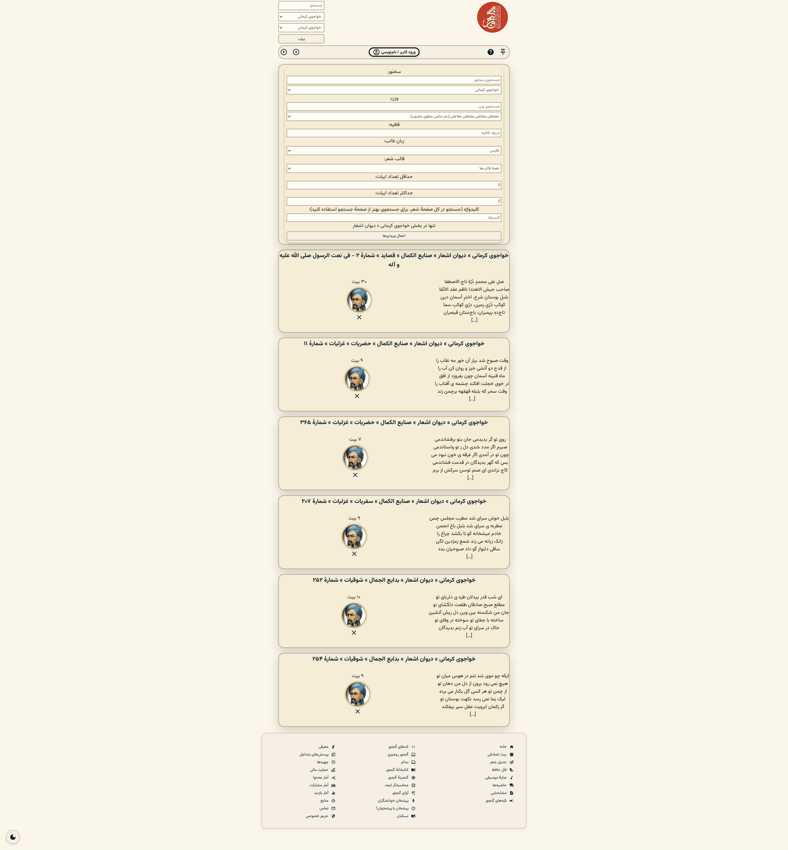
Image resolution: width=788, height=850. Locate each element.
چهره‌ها (323, 762)
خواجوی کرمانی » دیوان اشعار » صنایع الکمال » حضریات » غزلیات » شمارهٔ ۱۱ (394, 343)
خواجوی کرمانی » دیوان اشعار (381, 226)
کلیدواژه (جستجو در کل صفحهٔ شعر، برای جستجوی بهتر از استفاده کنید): (394, 209)
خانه (504, 747)
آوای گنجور (400, 793)
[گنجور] (492, 17)
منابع (324, 801)
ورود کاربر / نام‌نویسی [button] (398, 52)
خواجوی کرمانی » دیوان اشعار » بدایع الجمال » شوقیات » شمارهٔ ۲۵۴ (394, 659)
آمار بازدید (321, 793)
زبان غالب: (394, 141)
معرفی (324, 747)
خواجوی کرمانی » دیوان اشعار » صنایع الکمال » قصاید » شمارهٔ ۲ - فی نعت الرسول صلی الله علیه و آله (394, 260)
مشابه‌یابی (499, 793)
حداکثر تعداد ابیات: (394, 193)
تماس (324, 808)
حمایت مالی (319, 770)
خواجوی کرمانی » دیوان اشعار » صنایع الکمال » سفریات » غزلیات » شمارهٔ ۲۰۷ (394, 501)
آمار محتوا (321, 778)
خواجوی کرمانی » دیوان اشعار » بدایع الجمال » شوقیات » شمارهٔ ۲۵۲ (394, 580)
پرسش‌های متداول (314, 754)
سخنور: (394, 72)
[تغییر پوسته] (13, 837)
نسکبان (403, 816)
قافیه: (394, 125)
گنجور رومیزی (398, 754)
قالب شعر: (394, 159)
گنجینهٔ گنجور (398, 778)
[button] (503, 52)
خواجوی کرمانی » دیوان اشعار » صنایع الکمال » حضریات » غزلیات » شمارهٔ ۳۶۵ (394, 422)
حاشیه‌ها (500, 785)
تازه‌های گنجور (496, 801)
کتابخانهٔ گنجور (397, 770)
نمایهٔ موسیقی (496, 778)
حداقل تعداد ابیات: (394, 177)
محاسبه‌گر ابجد (397, 785)
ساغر (405, 762)
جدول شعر (499, 762)
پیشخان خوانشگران (393, 801)
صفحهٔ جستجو (352, 209)
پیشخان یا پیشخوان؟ (392, 808)
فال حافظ (500, 770)
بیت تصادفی (498, 754)
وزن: (394, 98)
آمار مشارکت (319, 785)
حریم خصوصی (317, 816)
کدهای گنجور (398, 747)
